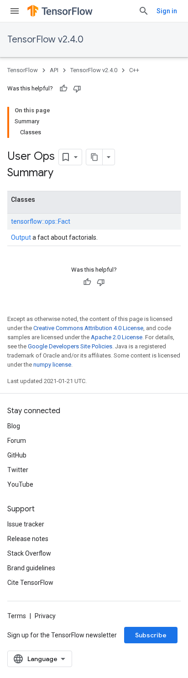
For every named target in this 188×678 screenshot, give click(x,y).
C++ (134, 70)
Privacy (45, 616)
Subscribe (151, 635)
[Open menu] (14, 11)
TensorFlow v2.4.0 (45, 39)
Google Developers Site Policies (70, 346)
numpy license (52, 364)
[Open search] (143, 10)
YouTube (20, 484)
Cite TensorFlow (30, 582)
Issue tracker (25, 524)
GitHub (16, 455)
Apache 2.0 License (116, 337)
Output (21, 237)
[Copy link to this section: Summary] (62, 173)
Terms (16, 616)
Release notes (27, 538)
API (54, 70)
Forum (16, 440)
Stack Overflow (29, 553)
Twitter (17, 469)
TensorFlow (22, 70)
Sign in (167, 11)
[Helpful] (63, 88)
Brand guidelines (31, 568)
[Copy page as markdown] (94, 157)
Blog (13, 426)
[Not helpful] (77, 88)
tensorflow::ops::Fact (40, 221)
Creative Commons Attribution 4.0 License (88, 328)
